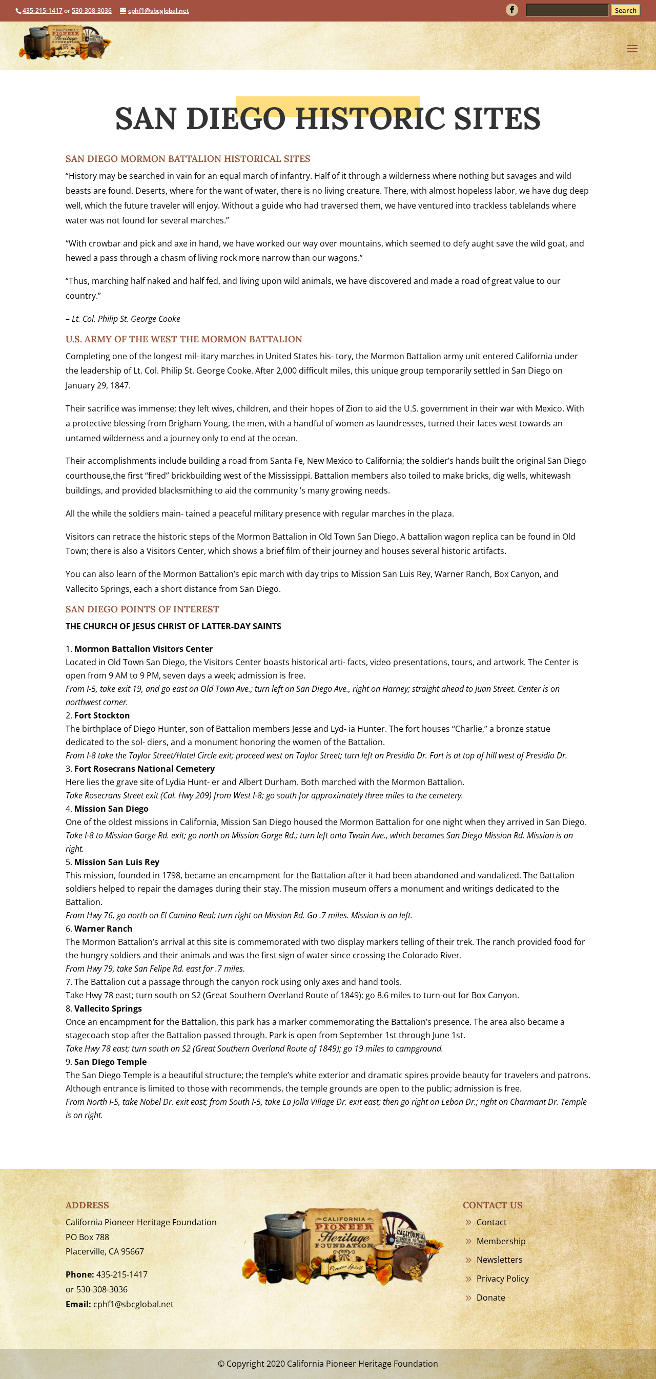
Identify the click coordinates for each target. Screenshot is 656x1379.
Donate (491, 1297)
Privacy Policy (503, 1278)
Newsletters (500, 1259)
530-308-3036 (92, 10)
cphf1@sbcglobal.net (133, 1304)
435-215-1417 (43, 10)
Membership (501, 1241)
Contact (492, 1222)
